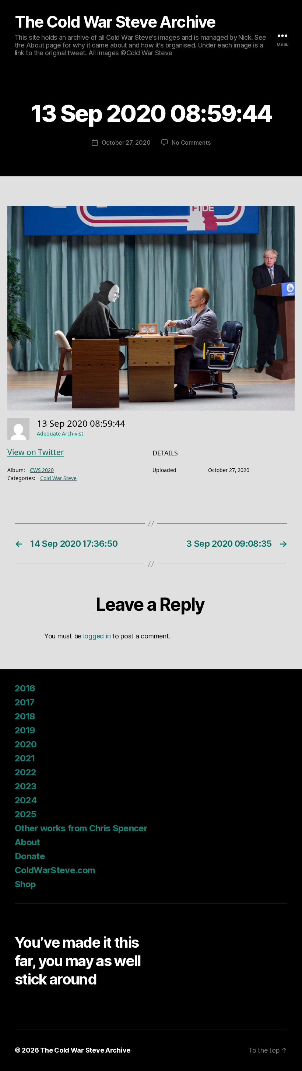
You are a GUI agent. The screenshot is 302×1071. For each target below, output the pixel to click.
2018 (25, 716)
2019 (25, 730)
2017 (24, 702)
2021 (25, 758)
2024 (26, 800)
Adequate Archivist (60, 434)
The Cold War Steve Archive (115, 22)
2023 (25, 786)
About (27, 842)
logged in (97, 636)
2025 (25, 814)
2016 (25, 688)
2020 (25, 744)
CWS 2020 (42, 470)
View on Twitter (35, 453)
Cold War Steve (58, 478)
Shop (25, 884)
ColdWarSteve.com (55, 870)
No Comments (191, 142)
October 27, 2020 (126, 142)
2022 (25, 772)
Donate (30, 856)
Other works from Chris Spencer (81, 828)
